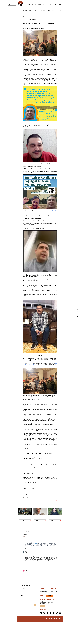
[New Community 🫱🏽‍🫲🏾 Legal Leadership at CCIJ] (55, 511)
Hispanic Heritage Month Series (45, 10)
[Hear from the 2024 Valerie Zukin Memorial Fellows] (40, 511)
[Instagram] (44, 618)
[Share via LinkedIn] (27, 497)
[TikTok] (77, 312)
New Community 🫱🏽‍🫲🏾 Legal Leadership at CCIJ (54, 517)
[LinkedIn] (54, 618)
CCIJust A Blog (25, 494)
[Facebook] (56, 618)
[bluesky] (46, 618)
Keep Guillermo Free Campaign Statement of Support (23, 517)
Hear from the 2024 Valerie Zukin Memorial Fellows (38, 517)
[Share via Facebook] (23, 497)
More (53, 10)
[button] (60, 10)
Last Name (22, 591)
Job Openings (36, 10)
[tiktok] (50, 613)
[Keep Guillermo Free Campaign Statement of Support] (25, 511)
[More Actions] (56, 536)
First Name (22, 588)
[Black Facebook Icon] (77, 314)
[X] (77, 307)
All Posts (19, 10)
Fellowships (25, 10)
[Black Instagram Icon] (77, 309)
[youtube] (60, 613)
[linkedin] (57, 613)
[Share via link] (30, 497)
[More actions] (56, 16)
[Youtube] (59, 618)
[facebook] (54, 613)
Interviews (30, 10)
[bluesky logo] (44, 613)
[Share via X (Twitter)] (25, 497)
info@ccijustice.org (54, 591)
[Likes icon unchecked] (25, 548)
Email (22, 595)
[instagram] (41, 613)
